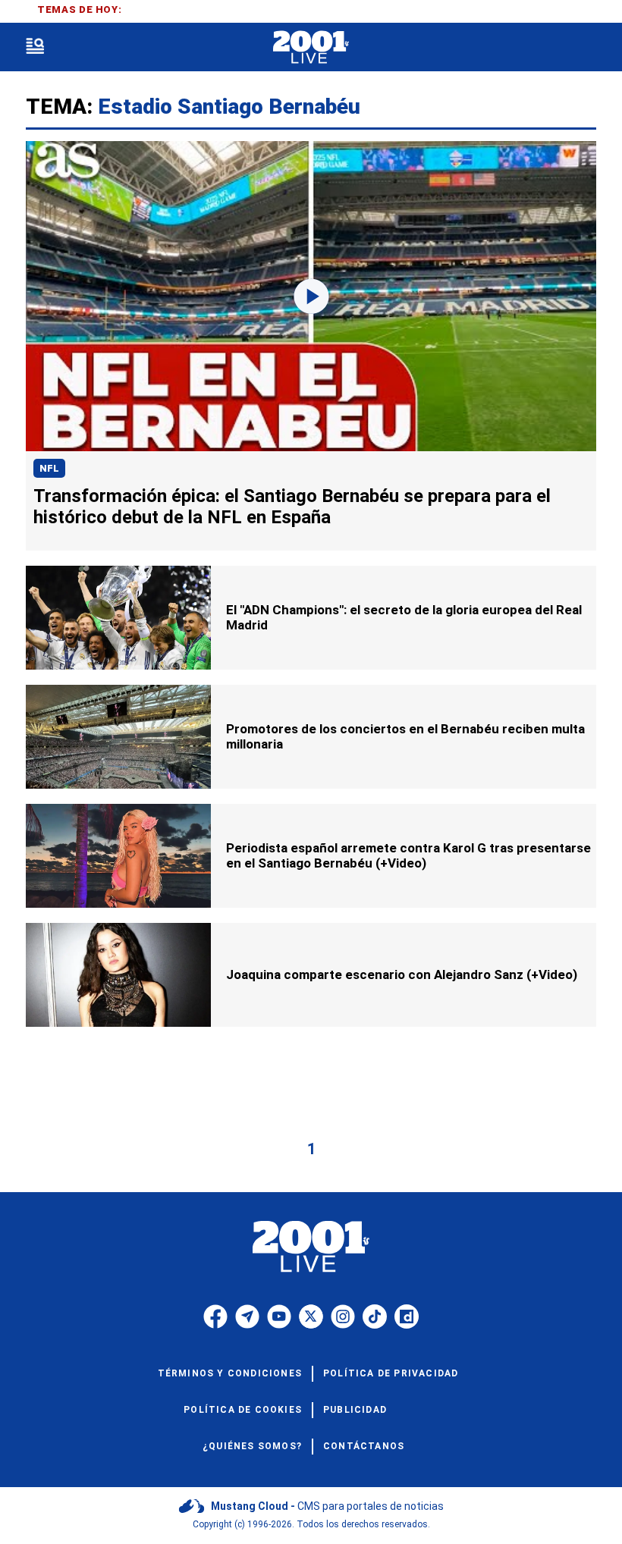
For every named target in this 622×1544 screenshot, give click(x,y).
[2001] (310, 47)
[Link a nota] (311, 296)
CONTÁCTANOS (363, 1446)
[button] (35, 47)
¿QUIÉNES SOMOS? (252, 1446)
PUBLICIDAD (355, 1409)
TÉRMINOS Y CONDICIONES (230, 1373)
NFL (49, 468)
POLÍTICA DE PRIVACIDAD (390, 1373)
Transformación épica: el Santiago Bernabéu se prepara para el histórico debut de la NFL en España (292, 506)
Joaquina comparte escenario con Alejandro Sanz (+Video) (401, 974)
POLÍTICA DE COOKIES (243, 1409)
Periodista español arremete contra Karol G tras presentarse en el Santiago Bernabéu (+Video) (408, 855)
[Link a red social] (215, 1316)
